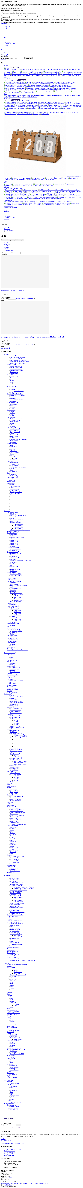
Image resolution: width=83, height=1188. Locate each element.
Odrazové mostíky (12, 578)
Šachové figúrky (14, 1037)
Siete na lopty (13, 818)
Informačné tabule (11, 865)
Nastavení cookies (43, 1183)
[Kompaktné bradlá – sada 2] (41, 271)
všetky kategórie (5, 348)
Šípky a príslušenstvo (12, 1040)
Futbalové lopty (14, 759)
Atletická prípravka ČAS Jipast (18, 360)
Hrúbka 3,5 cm (14, 541)
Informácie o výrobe (6, 1140)
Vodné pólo (10, 802)
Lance (12, 555)
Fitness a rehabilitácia (9, 653)
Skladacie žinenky (15, 896)
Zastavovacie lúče (15, 493)
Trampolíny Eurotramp (16, 593)
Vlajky (12, 487)
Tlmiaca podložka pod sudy (14, 1048)
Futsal (11, 831)
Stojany (12, 377)
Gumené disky (14, 436)
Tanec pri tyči (10, 1026)
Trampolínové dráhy (15, 588)
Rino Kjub (13, 514)
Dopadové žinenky (12, 533)
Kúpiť (2, 300)
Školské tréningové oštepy (17, 418)
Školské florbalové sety (16, 749)
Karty (8, 994)
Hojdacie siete (14, 814)
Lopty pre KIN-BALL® (16, 696)
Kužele (12, 1059)
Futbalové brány (14, 754)
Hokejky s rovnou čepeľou (20, 735)
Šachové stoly (14, 1036)
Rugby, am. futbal (11, 786)
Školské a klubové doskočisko (15, 915)
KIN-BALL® (11, 695)
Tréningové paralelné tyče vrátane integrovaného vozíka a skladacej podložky (33, 337)
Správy (12, 587)
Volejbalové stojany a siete (17, 856)
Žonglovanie (10, 1058)
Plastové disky (14, 430)
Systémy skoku (11, 628)
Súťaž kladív (13, 451)
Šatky (11, 1062)
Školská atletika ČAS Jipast (17, 363)
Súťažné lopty (14, 462)
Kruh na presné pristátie (16, 907)
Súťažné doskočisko (12, 916)
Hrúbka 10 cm (17, 610)
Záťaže (12, 445)
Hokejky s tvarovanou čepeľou (22, 736)
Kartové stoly (13, 1035)
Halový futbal (13, 765)
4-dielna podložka (18, 524)
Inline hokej (13, 844)
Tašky (11, 424)
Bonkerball (13, 979)
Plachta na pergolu (12, 1077)
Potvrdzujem (4, 23)
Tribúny (12, 495)
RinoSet (12, 518)
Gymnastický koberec (9, 1152)
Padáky (9, 1016)
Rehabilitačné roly (15, 672)
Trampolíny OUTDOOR (20, 600)
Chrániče (12, 1089)
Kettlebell (9, 677)
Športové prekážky (12, 402)
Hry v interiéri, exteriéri (13, 977)
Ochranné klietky (11, 480)
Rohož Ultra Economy (16, 891)
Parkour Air (13, 1021)
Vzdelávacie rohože (15, 904)
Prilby (11, 1092)
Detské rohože (14, 373)
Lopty (8, 803)
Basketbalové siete (15, 726)
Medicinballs (10, 679)
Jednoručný (13, 656)
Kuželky (9, 1008)
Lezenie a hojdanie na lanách (17, 815)
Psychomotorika (11, 676)
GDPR (36, 1183)
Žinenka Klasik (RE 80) (16, 884)
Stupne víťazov (11, 953)
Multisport (13, 834)
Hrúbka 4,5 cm (14, 543)
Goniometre (13, 670)
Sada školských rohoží (16, 894)
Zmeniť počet (4, 298)
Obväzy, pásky (14, 1086)
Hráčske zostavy (14, 1068)
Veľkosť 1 (16, 777)
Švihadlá (9, 691)
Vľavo (15, 458)
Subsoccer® (10, 1073)
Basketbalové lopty (15, 718)
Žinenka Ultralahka (15, 885)
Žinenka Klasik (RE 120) (16, 882)
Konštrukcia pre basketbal (17, 727)
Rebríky (12, 939)
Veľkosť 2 (16, 778)
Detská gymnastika (12, 512)
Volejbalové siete (14, 822)
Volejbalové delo (14, 862)
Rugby (12, 849)
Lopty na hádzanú (15, 774)
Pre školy (12, 1020)
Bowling (12, 980)
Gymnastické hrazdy (12, 552)
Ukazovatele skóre (12, 825)
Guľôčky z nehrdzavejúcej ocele (18, 467)
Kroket (12, 985)
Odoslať (18, 1125)
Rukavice (13, 455)
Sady (15, 516)
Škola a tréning (14, 705)
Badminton (10, 707)
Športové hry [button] (7, 109)
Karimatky (10, 673)
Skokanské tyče (11, 459)
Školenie (12, 407)
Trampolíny (13, 590)
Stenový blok (17, 970)
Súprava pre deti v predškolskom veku (20, 530)
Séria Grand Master (19, 594)
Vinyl (11, 658)
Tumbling (9, 648)
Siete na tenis (13, 793)
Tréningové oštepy (15, 420)
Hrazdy (12, 941)
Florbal (9, 729)
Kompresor (13, 698)
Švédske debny (11, 572)
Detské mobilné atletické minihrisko (19, 361)
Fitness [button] (5, 181)
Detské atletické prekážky (17, 370)
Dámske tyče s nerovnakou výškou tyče (20, 560)
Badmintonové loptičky (16, 708)
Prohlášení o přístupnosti (7, 1183)
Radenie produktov (6, 253)
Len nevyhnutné (12, 8)
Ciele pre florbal (14, 730)
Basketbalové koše (15, 717)
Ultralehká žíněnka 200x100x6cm (12, 1149)
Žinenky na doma (14, 881)
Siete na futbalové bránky (16, 811)
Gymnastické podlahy (13, 629)
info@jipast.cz (8, 1177)
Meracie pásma (11, 481)
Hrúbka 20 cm (17, 613)
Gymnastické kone (12, 566)
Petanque (12, 986)
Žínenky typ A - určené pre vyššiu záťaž (24, 887)
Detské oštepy (14, 372)
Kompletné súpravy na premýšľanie (19, 395)
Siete (11, 664)
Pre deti (12, 1018)
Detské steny (13, 969)
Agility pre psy (11, 1076)
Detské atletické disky (16, 369)
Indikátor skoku (14, 704)
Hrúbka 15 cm (17, 612)
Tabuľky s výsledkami (16, 492)
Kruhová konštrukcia (12, 623)
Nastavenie (4, 8)
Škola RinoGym (14, 521)
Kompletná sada (14, 1106)
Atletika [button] (6, 65)
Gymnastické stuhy (12, 641)
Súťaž (11, 405)
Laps (11, 1093)
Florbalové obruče (15, 737)
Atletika (6, 354)
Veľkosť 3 (16, 720)
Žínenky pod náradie (12, 951)
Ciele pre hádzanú (15, 773)
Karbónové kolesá (15, 429)
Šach (8, 1033)
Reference (6, 207)
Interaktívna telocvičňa (13, 954)
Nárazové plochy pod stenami (18, 975)
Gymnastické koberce (13, 538)
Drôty (11, 448)
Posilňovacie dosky (15, 976)
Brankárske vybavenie (16, 751)
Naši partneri (7, 42)
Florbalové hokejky (15, 733)
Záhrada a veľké (18, 1039)
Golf (11, 983)
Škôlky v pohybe (11, 1105)
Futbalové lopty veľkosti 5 (20, 764)
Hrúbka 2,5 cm (14, 540)
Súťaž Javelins (14, 421)
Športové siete (11, 806)
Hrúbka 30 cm (17, 615)
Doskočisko (10, 396)
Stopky (12, 484)
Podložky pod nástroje (16, 536)
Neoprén (12, 657)
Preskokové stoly (11, 579)
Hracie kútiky (10, 1064)
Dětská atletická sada (9, 1151)
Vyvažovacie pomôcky (13, 675)
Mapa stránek (17, 1183)
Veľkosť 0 (16, 776)
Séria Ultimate (17, 597)
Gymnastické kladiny (12, 547)
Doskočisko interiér (12, 917)
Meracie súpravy (14, 489)
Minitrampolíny (14, 584)
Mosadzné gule (14, 465)
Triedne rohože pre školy (16, 923)
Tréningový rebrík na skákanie (18, 824)
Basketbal (9, 714)
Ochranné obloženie (15, 601)
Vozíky (12, 408)
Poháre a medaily (8, 206)
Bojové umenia (8, 1080)
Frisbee (12, 982)
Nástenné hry (13, 1065)
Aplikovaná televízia (12, 1108)
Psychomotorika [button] (8, 200)
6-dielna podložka (18, 527)
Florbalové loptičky (15, 748)
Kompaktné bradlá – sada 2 (12, 291)
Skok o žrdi (10, 375)
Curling (12, 988)
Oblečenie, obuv (14, 1095)
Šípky (11, 1046)
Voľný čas (6, 963)
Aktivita (12, 1029)
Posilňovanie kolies (12, 685)
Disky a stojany (11, 427)
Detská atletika (11, 356)
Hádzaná (9, 771)
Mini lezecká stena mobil (13, 1013)
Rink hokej (13, 841)
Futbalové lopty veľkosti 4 (20, 762)
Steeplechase (13, 404)
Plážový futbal (14, 850)
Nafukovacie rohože (12, 606)
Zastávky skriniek (14, 376)
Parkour (9, 1017)
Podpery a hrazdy (11, 683)
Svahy (12, 380)
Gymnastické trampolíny (13, 581)
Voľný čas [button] (6, 187)
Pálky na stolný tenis (15, 797)
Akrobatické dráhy (12, 635)
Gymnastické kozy (15, 931)
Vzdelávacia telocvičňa (13, 531)
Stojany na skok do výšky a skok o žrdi (17, 439)
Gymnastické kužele (12, 636)
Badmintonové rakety (15, 710)
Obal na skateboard (19, 391)
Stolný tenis (10, 795)
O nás (5, 36)
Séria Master (17, 596)
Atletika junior (11, 364)
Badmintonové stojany (16, 713)
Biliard (9, 995)
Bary (11, 382)
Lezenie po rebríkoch (15, 819)
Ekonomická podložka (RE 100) (18, 890)
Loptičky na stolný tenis (16, 796)
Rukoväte (12, 449)
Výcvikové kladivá (15, 452)
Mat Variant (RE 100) (15, 893)
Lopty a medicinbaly (12, 477)
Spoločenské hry (11, 1027)
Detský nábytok (14, 1067)
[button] (1, 49)
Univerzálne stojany (15, 486)
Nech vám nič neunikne (7, 1123)
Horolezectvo (10, 967)
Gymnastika (7, 511)
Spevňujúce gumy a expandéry (15, 680)
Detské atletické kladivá (16, 367)
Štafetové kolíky (11, 478)
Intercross (9, 783)
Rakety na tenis (14, 792)
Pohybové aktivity (11, 1024)
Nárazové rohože (14, 925)
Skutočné (16, 456)
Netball (9, 784)
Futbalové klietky (14, 768)
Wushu (9, 1100)
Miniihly (12, 563)
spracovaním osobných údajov (15, 1127)
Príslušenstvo (13, 416)
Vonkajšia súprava (15, 871)
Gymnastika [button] (7, 78)
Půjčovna (6, 37)
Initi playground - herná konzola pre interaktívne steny (21, 960)
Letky (11, 1042)
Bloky (12, 1087)
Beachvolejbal (14, 857)
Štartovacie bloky (11, 410)
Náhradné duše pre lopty (16, 702)
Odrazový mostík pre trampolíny (18, 585)
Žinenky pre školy (15, 879)
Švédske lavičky (14, 932)
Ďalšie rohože (13, 534)
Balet (8, 626)
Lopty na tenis (14, 790)
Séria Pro (12, 616)
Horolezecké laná (14, 942)
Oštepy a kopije (11, 417)
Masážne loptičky (14, 669)
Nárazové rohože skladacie (17, 537)
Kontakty (6, 45)
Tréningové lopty (14, 464)
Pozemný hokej (14, 847)
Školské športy (8, 875)
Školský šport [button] (7, 98)
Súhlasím (19, 8)
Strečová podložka (15, 913)
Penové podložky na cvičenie (17, 903)
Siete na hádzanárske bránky (17, 812)
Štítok (11, 1007)
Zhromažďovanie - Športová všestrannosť (17, 650)
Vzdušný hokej (11, 1055)
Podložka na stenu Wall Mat (14, 1102)
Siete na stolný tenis (15, 799)
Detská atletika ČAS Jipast (17, 358)
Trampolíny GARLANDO (17, 1054)
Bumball (9, 966)
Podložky (12, 663)
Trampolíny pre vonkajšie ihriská (15, 1049)
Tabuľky (12, 1002)
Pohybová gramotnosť (13, 958)
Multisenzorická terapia (13, 1014)
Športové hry (7, 694)
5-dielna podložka (18, 525)
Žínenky (9, 877)
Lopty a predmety (12, 1010)
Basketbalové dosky (15, 716)
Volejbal (12, 838)
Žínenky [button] (6, 94)
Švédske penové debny (16, 574)
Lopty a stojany (11, 461)
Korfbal (12, 843)
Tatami (9, 1081)
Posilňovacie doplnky (12, 688)
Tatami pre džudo (14, 1083)
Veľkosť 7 (16, 724)
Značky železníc (14, 490)
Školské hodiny (11, 950)
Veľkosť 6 (16, 723)
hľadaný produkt (5, 58)
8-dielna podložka (18, 528)
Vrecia (12, 1096)
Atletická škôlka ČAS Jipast (17, 357)
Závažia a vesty (11, 682)
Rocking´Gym (11, 647)
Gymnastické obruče (12, 639)
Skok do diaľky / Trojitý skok (15, 394)
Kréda (12, 998)
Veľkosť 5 (16, 721)
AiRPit (12, 607)
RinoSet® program (9, 1155)
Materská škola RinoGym (17, 519)
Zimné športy (10, 1057)
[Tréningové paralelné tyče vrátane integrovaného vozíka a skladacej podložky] (41, 317)
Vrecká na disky (14, 435)
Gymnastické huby (15, 938)
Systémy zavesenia (12, 692)
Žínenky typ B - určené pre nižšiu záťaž (24, 888)
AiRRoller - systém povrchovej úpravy (17, 964)
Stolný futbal (10, 1032)
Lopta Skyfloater (14, 1011)
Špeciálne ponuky (15, 878)
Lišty (11, 379)
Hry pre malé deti (14, 1030)
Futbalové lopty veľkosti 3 (20, 761)
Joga (8, 661)
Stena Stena (17, 973)
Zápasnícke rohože (15, 906)
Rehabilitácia (10, 666)
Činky (9, 654)
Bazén (15, 1005)
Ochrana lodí (10, 1071)
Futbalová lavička (14, 767)
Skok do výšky (11, 386)
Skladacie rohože (14, 522)
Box (8, 1084)
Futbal (9, 752)
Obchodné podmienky (9, 43)
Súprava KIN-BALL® (16, 701)
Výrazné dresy (14, 699)
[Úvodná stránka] (5, 55)
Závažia (12, 1099)
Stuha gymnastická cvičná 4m (11, 1154)
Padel (11, 853)
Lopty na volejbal (15, 859)
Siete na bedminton (15, 711)
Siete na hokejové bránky (16, 817)
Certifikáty (3, 1139)
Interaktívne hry (14, 1070)
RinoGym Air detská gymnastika (18, 515)
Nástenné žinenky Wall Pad (17, 912)
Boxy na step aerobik (12, 689)
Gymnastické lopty (12, 638)
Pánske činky (13, 559)
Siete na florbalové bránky (17, 809)
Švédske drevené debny (16, 575)
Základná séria (14, 609)
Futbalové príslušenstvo (16, 758)
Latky (8, 473)
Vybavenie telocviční (12, 922)
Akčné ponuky (13, 207)
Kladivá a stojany (11, 443)
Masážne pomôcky (15, 667)
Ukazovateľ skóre (15, 868)
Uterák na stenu (18, 972)
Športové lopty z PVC (16, 366)
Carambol (16, 1004)
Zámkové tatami (14, 910)
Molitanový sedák (11, 957)
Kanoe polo (13, 852)
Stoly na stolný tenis (15, 800)
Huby (11, 568)
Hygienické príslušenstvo (13, 947)
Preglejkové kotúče (15, 432)
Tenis (8, 787)
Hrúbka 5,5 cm (14, 544)
